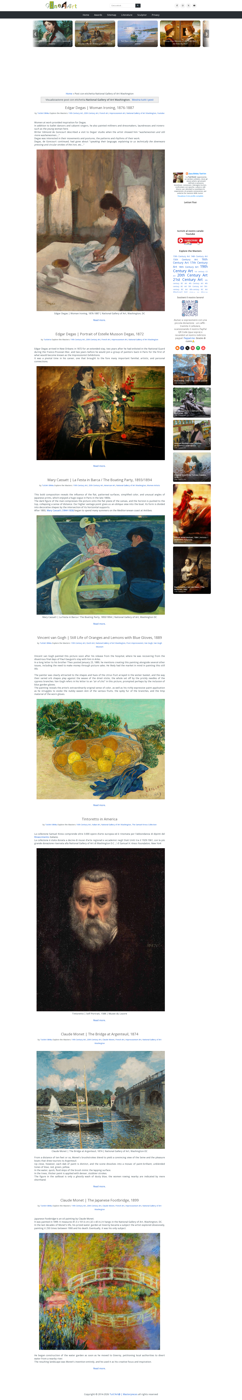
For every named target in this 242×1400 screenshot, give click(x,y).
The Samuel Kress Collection (144, 824)
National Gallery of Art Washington (141, 113)
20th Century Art (91, 113)
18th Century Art (189, 266)
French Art (103, 113)
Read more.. (99, 320)
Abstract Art (180, 292)
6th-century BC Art (199, 289)
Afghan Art (194, 292)
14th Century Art (199, 256)
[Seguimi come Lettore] (177, 349)
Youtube (160, 113)
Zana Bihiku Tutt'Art (197, 174)
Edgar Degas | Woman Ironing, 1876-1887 (99, 107)
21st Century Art (188, 279)
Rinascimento (41, 836)
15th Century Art (185, 259)
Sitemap (111, 14)
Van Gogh (148, 643)
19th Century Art (75, 113)
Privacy (155, 14)
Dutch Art (90, 643)
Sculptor (142, 14)
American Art (109, 485)
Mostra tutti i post (143, 99)
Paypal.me (189, 338)
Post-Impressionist (134, 643)
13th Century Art (181, 256)
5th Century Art (195, 286)
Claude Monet (108, 1039)
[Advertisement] (121, 70)
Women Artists (153, 485)
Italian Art (96, 824)
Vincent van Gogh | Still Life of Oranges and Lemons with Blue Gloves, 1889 (99, 637)
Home (86, 14)
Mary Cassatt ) (60, 510)
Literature (126, 14)
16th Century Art (83, 824)
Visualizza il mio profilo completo (190, 196)
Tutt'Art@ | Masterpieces (124, 1394)
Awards (98, 14)
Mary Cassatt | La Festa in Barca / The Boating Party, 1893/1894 (99, 479)
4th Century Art (196, 283)
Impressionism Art (117, 113)
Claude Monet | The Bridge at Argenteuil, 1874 (99, 1034)
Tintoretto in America (99, 819)
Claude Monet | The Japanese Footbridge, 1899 (99, 1200)
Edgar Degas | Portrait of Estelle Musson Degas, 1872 (99, 334)
